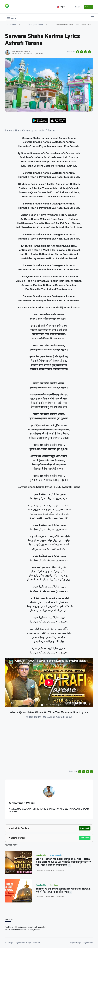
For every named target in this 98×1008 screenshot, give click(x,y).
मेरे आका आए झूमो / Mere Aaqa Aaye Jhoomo (49, 717)
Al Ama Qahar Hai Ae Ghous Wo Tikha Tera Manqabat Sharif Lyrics (49, 712)
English (62, 7)
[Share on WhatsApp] (89, 51)
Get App (88, 7)
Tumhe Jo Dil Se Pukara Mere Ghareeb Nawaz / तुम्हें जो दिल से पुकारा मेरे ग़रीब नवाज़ (63, 890)
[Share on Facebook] (77, 51)
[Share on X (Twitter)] (81, 51)
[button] (11, 18)
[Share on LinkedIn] (85, 51)
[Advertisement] (49, 749)
